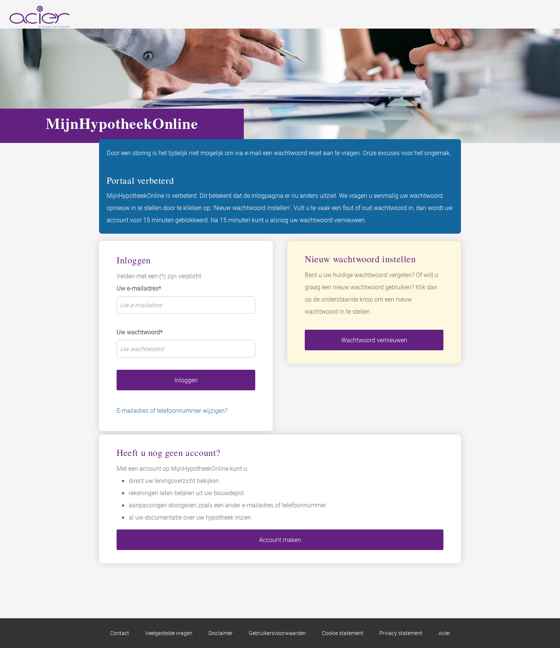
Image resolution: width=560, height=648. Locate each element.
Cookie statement (342, 633)
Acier (444, 633)
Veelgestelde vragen (168, 633)
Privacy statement (400, 633)
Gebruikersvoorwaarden (277, 633)
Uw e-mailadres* (139, 288)
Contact (119, 633)
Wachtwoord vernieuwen (374, 340)
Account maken (280, 540)
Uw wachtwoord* (140, 332)
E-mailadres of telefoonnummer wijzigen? (172, 410)
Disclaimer (220, 633)
